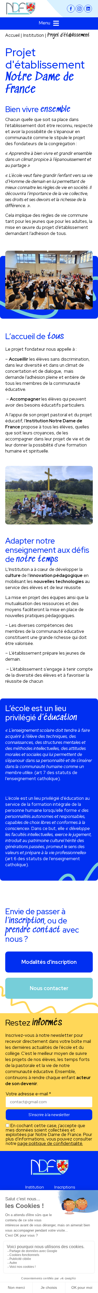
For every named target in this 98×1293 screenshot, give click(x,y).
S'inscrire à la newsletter (49, 1114)
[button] (49, 24)
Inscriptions (64, 1187)
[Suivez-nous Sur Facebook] (71, 9)
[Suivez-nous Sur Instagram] (79, 9)
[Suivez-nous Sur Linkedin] (88, 9)
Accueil (12, 35)
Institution (33, 35)
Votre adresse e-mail (28, 1094)
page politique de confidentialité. (50, 1143)
